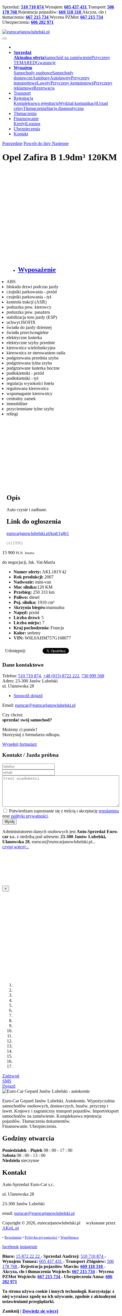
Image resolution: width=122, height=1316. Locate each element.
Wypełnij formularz (19, 744)
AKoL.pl (10, 1228)
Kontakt (21, 133)
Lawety (44, 83)
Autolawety (60, 77)
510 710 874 (33, 7)
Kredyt (20, 123)
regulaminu (109, 810)
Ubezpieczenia (27, 128)
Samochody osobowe (33, 72)
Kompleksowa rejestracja (36, 103)
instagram (28, 1246)
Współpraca (69, 1237)
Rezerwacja (43, 88)
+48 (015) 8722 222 (61, 675)
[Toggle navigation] (4, 38)
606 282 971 (42, 22)
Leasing (33, 123)
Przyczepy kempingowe (72, 83)
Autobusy (41, 77)
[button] (22, 52)
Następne (60, 143)
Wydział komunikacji (78, 103)
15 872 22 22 (28, 1256)
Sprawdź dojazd (28, 695)
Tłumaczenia (34, 108)
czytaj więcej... (15, 846)
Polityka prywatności (41, 1237)
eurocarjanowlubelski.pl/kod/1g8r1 (38, 533)
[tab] (66, 270)
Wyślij (9, 821)
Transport (22, 93)
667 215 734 (38, 17)
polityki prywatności (29, 816)
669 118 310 (70, 12)
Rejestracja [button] (23, 98)
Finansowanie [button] (26, 118)
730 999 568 (92, 675)
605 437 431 (76, 7)
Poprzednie (12, 143)
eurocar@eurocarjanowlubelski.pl (45, 705)
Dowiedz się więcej (40, 1311)
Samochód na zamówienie (67, 57)
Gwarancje (46, 62)
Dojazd (8, 1086)
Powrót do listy (38, 143)
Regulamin (13, 1237)
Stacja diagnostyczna (65, 108)
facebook (10, 1246)
